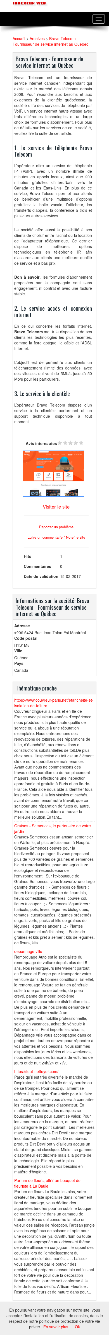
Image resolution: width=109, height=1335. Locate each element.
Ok (77, 1326)
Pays (18, 663)
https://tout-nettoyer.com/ (36, 1071)
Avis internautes (41, 443)
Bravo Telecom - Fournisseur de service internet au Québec (50, 41)
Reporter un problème (56, 526)
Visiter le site (56, 506)
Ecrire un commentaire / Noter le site (56, 537)
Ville (18, 650)
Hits (27, 556)
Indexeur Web (28, 3)
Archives (37, 38)
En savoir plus (55, 1326)
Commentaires (37, 566)
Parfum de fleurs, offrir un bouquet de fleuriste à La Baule (47, 1183)
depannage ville (28, 951)
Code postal (25, 638)
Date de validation (41, 576)
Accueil (19, 38)
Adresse (22, 625)
